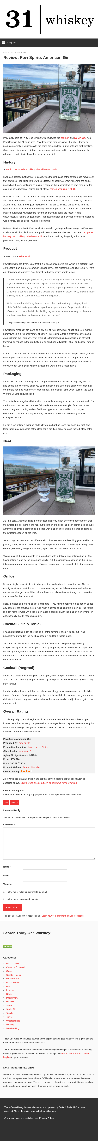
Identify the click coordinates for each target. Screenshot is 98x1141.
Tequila (9, 1013)
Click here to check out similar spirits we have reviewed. (49, 783)
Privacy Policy (46, 1118)
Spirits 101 (11, 1009)
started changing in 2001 (62, 189)
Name (7, 867)
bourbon (65, 138)
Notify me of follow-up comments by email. (27, 892)
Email (7, 875)
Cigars (9, 971)
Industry (10, 990)
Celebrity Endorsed (15, 967)
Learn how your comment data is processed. (63, 916)
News (9, 994)
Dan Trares (21, 52)
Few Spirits (24, 743)
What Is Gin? (25, 256)
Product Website (31, 767)
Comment (9, 825)
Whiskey (10, 1024)
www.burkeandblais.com (44, 1111)
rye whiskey (80, 138)
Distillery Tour (12, 979)
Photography (12, 998)
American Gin (26, 751)
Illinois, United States (37, 747)
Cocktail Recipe (13, 975)
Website (7, 884)
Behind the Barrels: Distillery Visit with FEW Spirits (31, 169)
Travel (9, 1017)
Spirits (14, 802)
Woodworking (12, 1028)
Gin (6, 802)
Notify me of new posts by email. (22, 899)
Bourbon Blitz (12, 963)
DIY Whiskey (12, 982)
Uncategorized (13, 1021)
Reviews (10, 1001)
